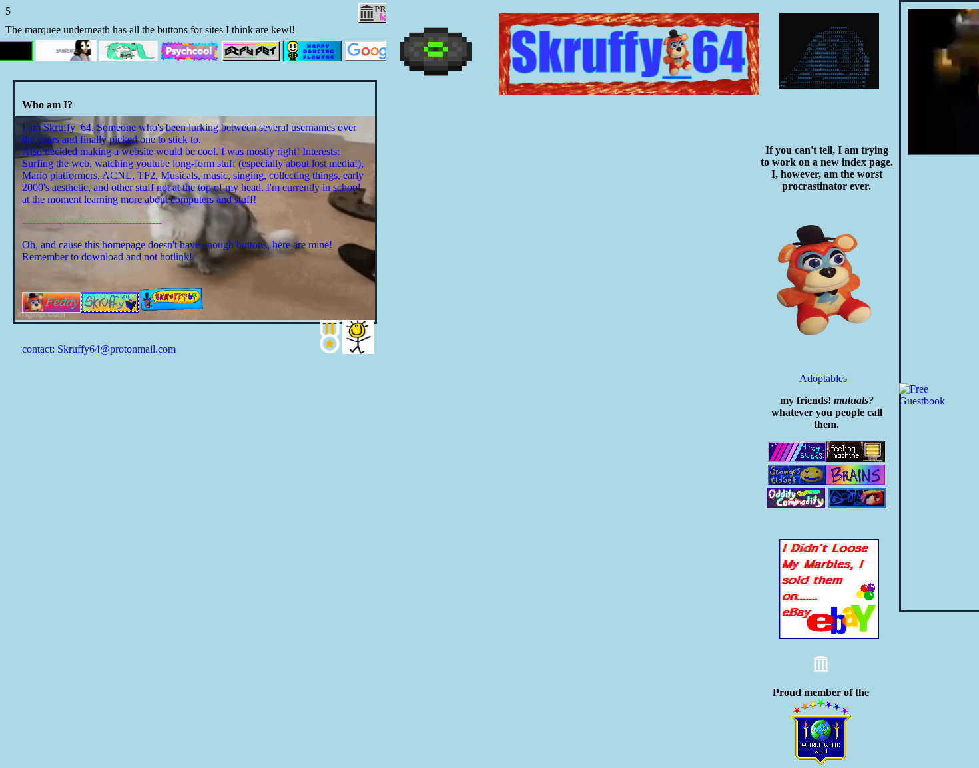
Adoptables (823, 378)
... (828, 300)
